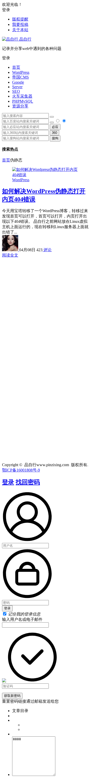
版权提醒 (20, 19)
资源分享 (20, 106)
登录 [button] (6, 10)
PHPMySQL (22, 101)
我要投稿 (20, 24)
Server (17, 87)
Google (18, 82)
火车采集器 (22, 96)
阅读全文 (10, 255)
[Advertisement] (45, 303)
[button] (45, 58)
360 (54, 133)
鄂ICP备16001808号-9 (21, 470)
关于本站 (20, 30)
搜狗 (55, 138)
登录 (8, 482)
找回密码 (28, 482)
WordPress (20, 72)
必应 (55, 127)
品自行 (24, 39)
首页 (16, 67)
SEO (16, 91)
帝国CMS (20, 77)
